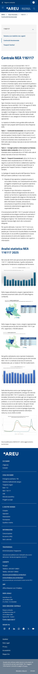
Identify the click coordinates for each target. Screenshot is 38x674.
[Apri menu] (3, 8)
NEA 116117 (7, 491)
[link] (33, 2)
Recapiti (5, 566)
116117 (23, 14)
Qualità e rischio (8, 522)
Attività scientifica (8, 497)
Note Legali (6, 643)
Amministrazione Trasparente (12, 551)
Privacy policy (21, 671)
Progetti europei (8, 500)
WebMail (5, 639)
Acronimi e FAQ (7, 536)
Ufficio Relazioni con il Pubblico (12, 588)
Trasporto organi (8, 485)
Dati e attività (7, 539)
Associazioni (6, 516)
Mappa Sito (6, 654)
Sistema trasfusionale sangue (12, 482)
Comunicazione (7, 533)
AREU (3, 14)
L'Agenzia (5, 465)
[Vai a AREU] (13, 454)
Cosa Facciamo (13, 14)
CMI (4, 494)
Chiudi (32, 671)
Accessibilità (6, 650)
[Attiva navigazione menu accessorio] (2, 2)
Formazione (6, 519)
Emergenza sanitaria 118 (10, 479)
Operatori (6, 513)
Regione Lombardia (9, 2)
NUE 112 (5, 488)
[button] (34, 8)
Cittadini (5, 510)
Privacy (25, 666)
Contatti (5, 468)
